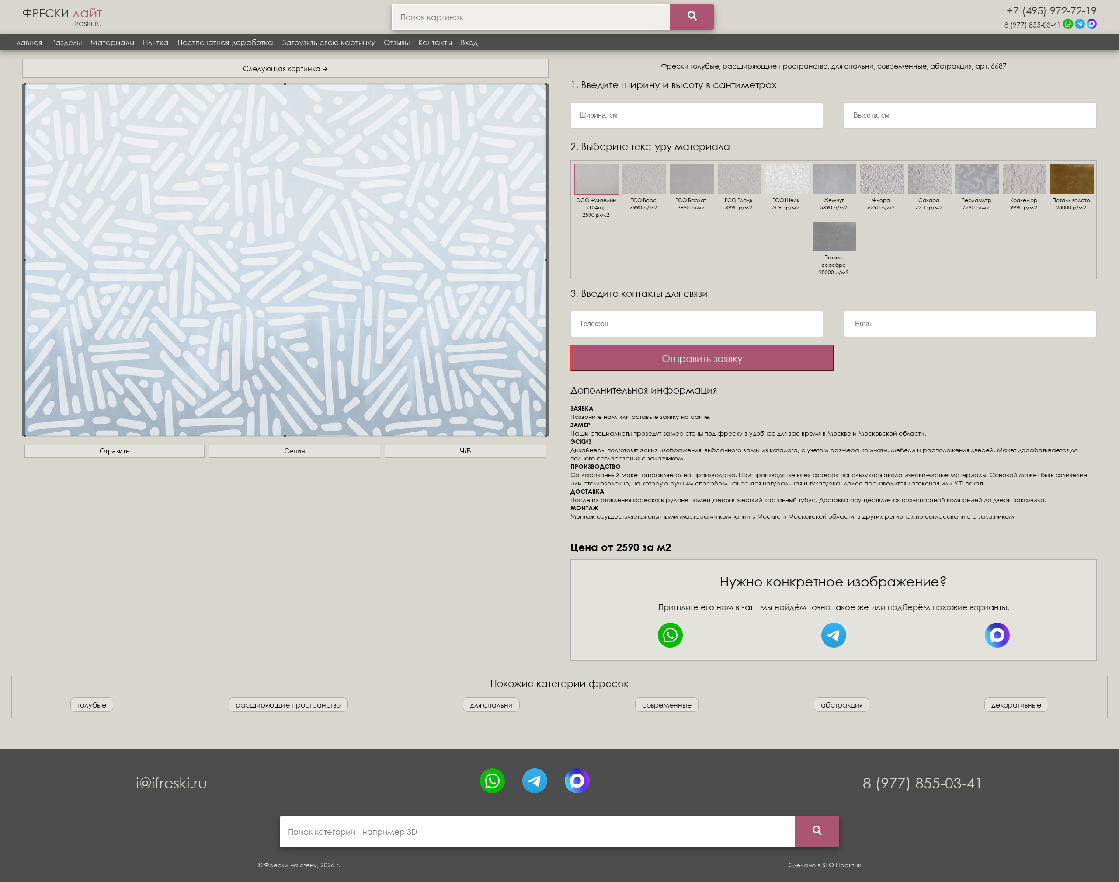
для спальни (491, 704)
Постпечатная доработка (225, 42)
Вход (469, 42)
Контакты (435, 42)
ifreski (87, 23)
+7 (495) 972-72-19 (1052, 10)
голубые (91, 704)
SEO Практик (841, 865)
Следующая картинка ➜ (285, 68)
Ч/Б (465, 451)
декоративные (1016, 704)
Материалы (112, 42)
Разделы (66, 42)
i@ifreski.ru (171, 782)
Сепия (294, 451)
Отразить (114, 451)
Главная (27, 42)
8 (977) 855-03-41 (1032, 24)
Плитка (156, 42)
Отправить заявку (702, 358)
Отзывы (397, 42)
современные (667, 704)
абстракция (841, 704)
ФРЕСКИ (62, 13)
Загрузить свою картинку (328, 42)
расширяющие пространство (288, 704)
